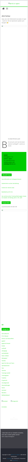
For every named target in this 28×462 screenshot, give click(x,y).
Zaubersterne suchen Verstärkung (10, 183)
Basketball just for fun (7, 192)
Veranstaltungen (6, 385)
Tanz (3, 368)
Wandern (4, 392)
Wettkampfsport (6, 395)
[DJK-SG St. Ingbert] (3, 8)
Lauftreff (4, 348)
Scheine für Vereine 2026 (8, 187)
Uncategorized (5, 383)
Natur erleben (5, 355)
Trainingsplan (5, 375)
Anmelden (4, 407)
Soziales (4, 360)
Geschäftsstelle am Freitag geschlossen (11, 179)
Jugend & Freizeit (6, 343)
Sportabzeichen (5, 365)
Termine (4, 370)
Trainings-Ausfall (6, 373)
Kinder (3, 346)
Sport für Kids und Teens (8, 363)
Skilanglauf (4, 358)
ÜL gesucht (4, 380)
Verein (3, 387)
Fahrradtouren (5, 333)
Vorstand (4, 390)
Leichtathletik (5, 353)
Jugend (3, 341)
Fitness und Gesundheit (8, 338)
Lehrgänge (4, 351)
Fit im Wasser (5, 336)
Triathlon (4, 378)
